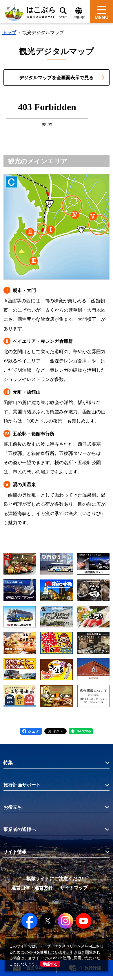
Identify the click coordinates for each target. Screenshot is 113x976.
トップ (9, 32)
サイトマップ (74, 887)
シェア (33, 731)
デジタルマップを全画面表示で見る (56, 77)
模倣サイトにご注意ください (56, 878)
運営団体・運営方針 (32, 887)
